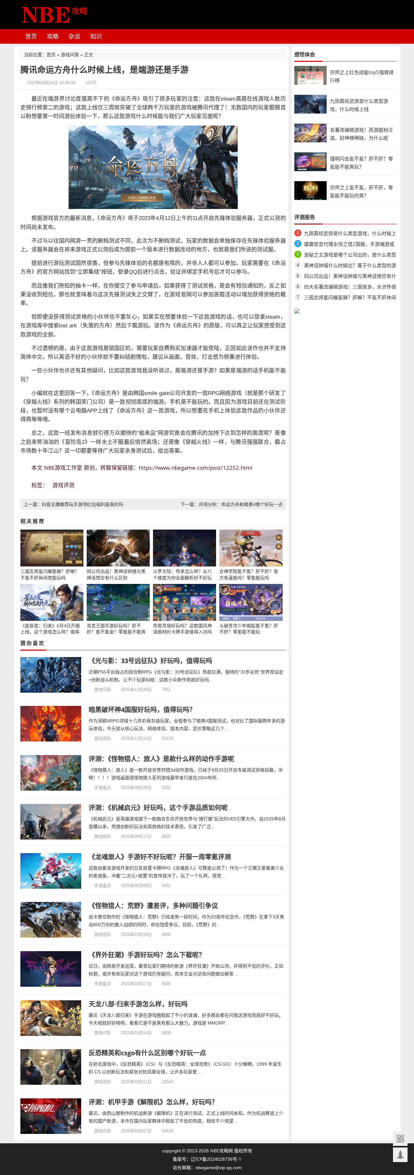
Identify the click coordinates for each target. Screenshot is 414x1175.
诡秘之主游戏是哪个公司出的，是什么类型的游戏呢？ (350, 255)
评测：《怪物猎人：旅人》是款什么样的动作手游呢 (161, 758)
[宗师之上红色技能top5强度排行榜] (310, 75)
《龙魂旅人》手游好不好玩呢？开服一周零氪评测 (160, 856)
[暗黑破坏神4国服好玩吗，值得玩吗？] (51, 723)
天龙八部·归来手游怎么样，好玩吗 (138, 1004)
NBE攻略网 (221, 1151)
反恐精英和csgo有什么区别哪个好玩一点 (147, 1053)
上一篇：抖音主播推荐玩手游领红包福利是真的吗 (73, 504)
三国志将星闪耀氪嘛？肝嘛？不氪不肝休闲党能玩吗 (350, 298)
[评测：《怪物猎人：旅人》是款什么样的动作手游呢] (51, 773)
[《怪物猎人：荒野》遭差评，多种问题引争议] (51, 920)
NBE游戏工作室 (63, 467)
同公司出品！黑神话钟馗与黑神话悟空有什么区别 (350, 277)
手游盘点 (102, 787)
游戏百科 (102, 738)
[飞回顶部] (400, 1155)
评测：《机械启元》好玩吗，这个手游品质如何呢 (158, 807)
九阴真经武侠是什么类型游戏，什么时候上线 (350, 234)
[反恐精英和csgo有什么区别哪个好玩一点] (51, 1067)
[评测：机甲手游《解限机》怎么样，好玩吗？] (51, 1116)
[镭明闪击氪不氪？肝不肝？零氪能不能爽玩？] (310, 161)
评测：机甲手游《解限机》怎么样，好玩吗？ (153, 1102)
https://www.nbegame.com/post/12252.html (195, 467)
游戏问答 (70, 54)
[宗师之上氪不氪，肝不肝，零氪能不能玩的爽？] (310, 190)
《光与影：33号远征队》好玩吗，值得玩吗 (150, 660)
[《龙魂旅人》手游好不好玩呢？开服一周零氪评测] (51, 871)
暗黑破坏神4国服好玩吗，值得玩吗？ (142, 709)
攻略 (53, 36)
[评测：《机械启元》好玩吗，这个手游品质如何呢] (51, 822)
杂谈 (74, 36)
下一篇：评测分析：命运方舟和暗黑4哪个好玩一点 (231, 504)
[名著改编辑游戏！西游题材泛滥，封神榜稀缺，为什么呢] (310, 132)
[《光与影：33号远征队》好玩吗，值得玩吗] (51, 675)
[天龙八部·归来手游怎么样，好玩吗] (51, 1018)
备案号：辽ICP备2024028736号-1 (207, 1159)
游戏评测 (63, 485)
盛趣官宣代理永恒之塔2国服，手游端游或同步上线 (349, 245)
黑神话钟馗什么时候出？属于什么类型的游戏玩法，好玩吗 (350, 266)
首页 (31, 36)
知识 (96, 36)
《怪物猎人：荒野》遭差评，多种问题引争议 (153, 905)
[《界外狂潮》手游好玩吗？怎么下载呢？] (51, 969)
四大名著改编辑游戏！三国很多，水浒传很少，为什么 (350, 287)
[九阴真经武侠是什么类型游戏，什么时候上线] (310, 104)
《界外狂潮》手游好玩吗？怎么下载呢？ (147, 954)
